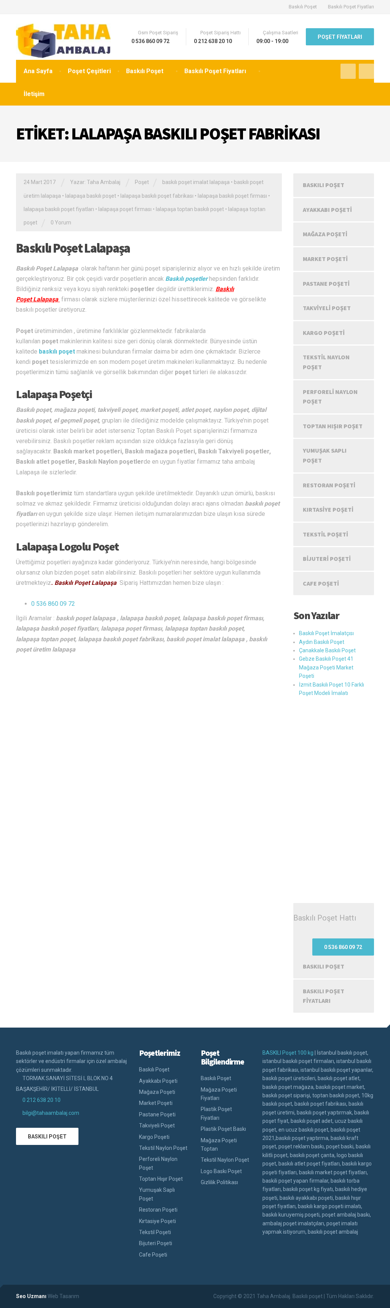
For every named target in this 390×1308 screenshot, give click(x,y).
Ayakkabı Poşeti (327, 209)
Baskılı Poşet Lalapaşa (73, 248)
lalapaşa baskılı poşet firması (232, 196)
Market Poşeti (325, 259)
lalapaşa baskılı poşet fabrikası (156, 196)
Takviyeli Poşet (327, 308)
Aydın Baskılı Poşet (321, 642)
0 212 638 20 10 (41, 1100)
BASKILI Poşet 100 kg (287, 1053)
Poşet (142, 182)
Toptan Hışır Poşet (333, 426)
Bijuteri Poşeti (327, 558)
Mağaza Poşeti (325, 234)
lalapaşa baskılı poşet (90, 196)
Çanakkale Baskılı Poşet (327, 650)
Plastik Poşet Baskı (223, 1129)
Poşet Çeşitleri (89, 71)
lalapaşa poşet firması (125, 209)
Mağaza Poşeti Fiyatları (219, 1094)
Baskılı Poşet (303, 7)
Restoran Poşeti (329, 485)
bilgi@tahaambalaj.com (50, 1113)
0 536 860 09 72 (53, 603)
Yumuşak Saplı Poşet (325, 455)
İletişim (34, 94)
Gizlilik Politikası (219, 1182)
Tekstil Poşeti (325, 534)
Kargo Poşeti (324, 332)
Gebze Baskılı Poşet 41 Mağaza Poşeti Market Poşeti (326, 667)
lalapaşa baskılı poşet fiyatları (59, 209)
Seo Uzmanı (31, 1296)
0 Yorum (61, 222)
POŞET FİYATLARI (340, 37)
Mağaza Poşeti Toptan (219, 1144)
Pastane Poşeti (326, 283)
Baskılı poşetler (186, 278)
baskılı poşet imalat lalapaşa (196, 182)
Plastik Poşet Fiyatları (216, 1113)
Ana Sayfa (38, 71)
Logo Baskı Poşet (221, 1171)
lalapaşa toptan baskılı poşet (190, 209)
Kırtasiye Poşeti (328, 509)
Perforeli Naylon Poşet (330, 396)
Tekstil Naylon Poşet (326, 362)
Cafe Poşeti (321, 583)
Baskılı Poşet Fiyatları (351, 7)
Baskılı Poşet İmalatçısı (326, 633)
